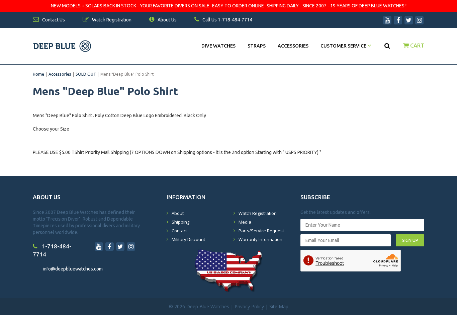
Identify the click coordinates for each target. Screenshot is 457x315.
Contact (179, 231)
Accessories (293, 46)
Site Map (278, 306)
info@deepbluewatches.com (73, 268)
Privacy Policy (249, 306)
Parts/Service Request (261, 231)
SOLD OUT (86, 74)
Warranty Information (260, 239)
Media (245, 222)
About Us (167, 19)
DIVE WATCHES (218, 46)
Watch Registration (258, 213)
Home (38, 74)
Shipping (180, 222)
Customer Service (344, 46)
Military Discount (188, 239)
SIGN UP (410, 240)
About (178, 213)
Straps (257, 46)
